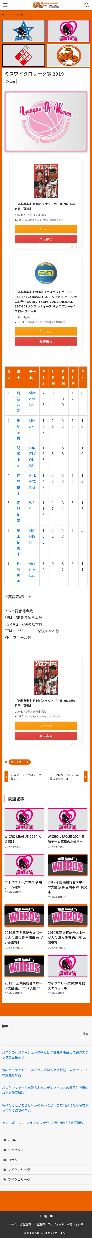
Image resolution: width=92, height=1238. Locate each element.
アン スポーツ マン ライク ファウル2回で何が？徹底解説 (42, 1122)
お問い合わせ (75, 1224)
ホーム (13, 1224)
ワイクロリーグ (20, 762)
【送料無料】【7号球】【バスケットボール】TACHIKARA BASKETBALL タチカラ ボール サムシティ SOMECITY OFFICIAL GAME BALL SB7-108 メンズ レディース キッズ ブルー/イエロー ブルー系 (46, 301)
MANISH (32, 536)
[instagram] (46, 1216)
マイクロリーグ (19, 1169)
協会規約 (25, 1224)
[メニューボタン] (5, 5)
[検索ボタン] (87, 5)
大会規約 (39, 1224)
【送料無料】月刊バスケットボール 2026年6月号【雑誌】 (45, 206)
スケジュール (55, 1224)
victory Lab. (32, 398)
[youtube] (51, 1216)
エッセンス (16, 1149)
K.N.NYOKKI (33, 481)
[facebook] (41, 1216)
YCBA (12, 1140)
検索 (5, 1025)
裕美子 (18, 547)
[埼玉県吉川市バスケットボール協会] (46, 5)
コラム (12, 1159)
